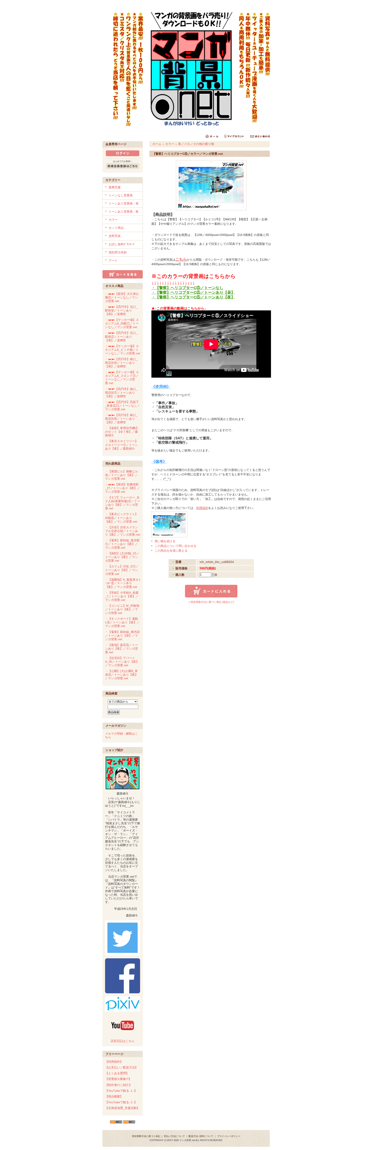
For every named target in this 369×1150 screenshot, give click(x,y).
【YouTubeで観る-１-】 (121, 1090)
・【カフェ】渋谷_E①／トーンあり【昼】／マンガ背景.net (122, 570)
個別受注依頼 (118, 252)
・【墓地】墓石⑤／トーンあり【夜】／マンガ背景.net (121, 648)
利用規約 (202, 508)
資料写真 (115, 236)
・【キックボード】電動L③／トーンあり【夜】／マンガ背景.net (122, 622)
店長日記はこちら (123, 1041)
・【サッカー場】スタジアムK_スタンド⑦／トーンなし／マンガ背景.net (122, 377)
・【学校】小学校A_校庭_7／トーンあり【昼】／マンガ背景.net (122, 596)
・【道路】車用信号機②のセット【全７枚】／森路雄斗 (121, 431)
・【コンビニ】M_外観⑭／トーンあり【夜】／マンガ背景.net (122, 609)
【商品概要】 (114, 1096)
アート (113, 260)
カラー (113, 219)
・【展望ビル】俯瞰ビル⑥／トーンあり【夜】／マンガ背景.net (121, 475)
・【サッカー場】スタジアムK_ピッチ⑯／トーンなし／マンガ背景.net (122, 349)
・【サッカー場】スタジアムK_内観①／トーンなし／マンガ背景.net (122, 323)
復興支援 (115, 187)
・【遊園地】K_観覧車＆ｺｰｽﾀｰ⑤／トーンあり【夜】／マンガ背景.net (122, 583)
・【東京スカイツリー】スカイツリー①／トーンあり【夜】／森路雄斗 (121, 444)
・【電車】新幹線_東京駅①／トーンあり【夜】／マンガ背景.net (122, 544)
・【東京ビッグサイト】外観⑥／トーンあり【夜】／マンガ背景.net (121, 517)
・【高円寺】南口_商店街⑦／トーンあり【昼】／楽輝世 (121, 392)
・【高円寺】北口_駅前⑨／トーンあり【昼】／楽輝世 (121, 310)
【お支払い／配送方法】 (121, 1067)
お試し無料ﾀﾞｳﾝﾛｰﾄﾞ (122, 244)
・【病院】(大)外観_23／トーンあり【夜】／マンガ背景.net (122, 557)
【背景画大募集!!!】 (118, 1079)
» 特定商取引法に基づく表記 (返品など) (211, 602)
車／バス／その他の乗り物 (196, 144)
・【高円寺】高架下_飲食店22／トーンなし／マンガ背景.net (122, 405)
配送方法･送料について (201, 1136)
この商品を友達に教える (171, 550)
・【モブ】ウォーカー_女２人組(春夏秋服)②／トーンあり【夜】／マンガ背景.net (122, 503)
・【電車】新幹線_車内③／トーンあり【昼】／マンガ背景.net (122, 635)
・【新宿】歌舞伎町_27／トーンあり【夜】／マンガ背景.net (122, 488)
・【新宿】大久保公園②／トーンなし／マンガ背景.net (122, 297)
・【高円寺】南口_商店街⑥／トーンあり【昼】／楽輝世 (121, 418)
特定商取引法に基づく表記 (146, 1136)
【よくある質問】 (117, 1073)
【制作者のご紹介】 (118, 1085)
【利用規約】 (114, 1061)
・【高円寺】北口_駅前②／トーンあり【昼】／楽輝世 (121, 336)
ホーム (156, 144)
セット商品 (116, 227)
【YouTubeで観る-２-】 (121, 1102)
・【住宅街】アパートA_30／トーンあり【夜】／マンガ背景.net (122, 661)
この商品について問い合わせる (175, 546)
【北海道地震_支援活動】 (122, 1108)
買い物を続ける (165, 541)
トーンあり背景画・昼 (124, 203)
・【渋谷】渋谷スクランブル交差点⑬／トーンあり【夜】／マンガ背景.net (122, 531)
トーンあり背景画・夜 (124, 211)
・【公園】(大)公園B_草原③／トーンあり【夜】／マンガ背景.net (121, 674)
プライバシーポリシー (228, 1136)
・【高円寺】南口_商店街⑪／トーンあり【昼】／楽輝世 (121, 362)
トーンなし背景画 (121, 195)
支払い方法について (174, 1136)
